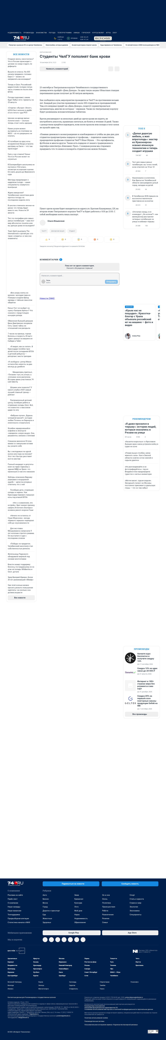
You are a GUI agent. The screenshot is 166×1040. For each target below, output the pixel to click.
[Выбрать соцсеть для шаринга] (117, 68)
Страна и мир (135, 903)
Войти (48, 283)
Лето (76, 907)
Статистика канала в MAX (19, 922)
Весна (45, 903)
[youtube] (76, 939)
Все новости (21, 54)
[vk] (51, 939)
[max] (64, 939)
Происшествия (108, 907)
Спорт (132, 895)
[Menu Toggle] (9, 38)
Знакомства (41, 33)
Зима (76, 895)
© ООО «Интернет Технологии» (19, 1032)
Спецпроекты (135, 915)
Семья (105, 922)
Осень (104, 899)
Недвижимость (15, 33)
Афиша (77, 33)
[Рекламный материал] (103, 38)
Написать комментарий (57, 69)
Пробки (72, 38)
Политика (106, 903)
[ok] (57, 939)
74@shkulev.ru (34, 1014)
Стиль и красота (137, 899)
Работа (105, 911)
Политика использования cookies (96, 1018)
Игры (108, 33)
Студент (72, 231)
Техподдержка (14, 915)
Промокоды (28, 33)
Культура (78, 903)
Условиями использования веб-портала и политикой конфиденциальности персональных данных (118, 1009)
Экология (134, 907)
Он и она (106, 895)
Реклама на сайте (15, 895)
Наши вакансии (14, 911)
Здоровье (47, 922)
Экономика (135, 911)
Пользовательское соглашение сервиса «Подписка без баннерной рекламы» (111, 1025)
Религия (105, 918)
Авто (45, 895)
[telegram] (45, 939)
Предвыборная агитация (18, 918)
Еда (44, 915)
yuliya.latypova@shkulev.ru (134, 997)
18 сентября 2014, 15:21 (48, 62)
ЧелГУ (44, 231)
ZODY (115, 33)
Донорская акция (57, 231)
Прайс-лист (12, 899)
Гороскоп (86, 33)
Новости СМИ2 (47, 298)
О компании (13, 903)
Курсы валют (98, 33)
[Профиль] (157, 38)
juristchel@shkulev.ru (63, 1016)
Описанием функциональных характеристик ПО (101, 1007)
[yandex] (83, 939)
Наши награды (14, 907)
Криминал (78, 899)
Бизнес (46, 899)
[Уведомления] (151, 38)
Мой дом (78, 911)
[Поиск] (145, 38)
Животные (47, 918)
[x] (70, 939)
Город (45, 907)
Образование (80, 922)
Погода (52, 33)
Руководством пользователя (94, 1006)
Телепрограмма (64, 33)
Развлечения (108, 915)
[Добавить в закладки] (110, 68)
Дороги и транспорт (51, 911)
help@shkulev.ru (23, 1017)
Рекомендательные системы (94, 1021)
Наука (76, 915)
